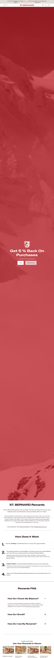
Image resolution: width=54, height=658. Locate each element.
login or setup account (34, 606)
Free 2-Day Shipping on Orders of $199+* (16, 2)
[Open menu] (4, 5)
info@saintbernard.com (40, 526)
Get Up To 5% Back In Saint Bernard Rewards (37, 2)
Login (20, 262)
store (38, 543)
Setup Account (31, 262)
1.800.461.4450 (24, 526)
